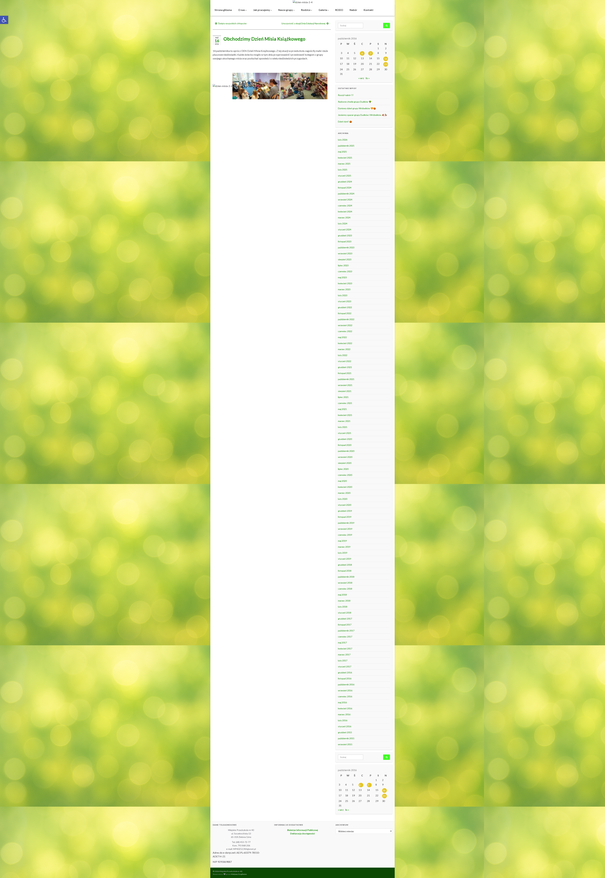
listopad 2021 (344, 373)
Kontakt (368, 9)
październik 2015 (346, 738)
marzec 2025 (344, 163)
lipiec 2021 (343, 397)
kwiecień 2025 (345, 157)
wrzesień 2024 (345, 199)
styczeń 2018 (344, 612)
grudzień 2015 (345, 732)
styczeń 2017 (344, 666)
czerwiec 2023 (345, 271)
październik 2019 (346, 522)
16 (385, 58)
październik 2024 (346, 193)
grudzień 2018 (345, 564)
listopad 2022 (344, 313)
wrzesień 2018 (345, 582)
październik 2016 (346, 684)
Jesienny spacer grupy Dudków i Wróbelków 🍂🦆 (362, 115)
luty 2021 (342, 427)
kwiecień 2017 (345, 648)
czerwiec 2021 (345, 403)
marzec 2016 (344, 714)
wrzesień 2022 (345, 325)
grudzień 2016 (345, 672)
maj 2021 (342, 409)
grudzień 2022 (345, 307)
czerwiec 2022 (345, 331)
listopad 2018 (344, 570)
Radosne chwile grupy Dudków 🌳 (354, 101)
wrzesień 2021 (345, 385)
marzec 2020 (344, 493)
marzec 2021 (344, 421)
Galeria (323, 9)
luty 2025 (342, 169)
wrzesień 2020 (345, 457)
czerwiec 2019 (345, 534)
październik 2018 (346, 576)
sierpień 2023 (344, 259)
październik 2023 (346, 247)
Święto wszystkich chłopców (232, 23)
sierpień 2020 (344, 463)
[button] (4, 20)
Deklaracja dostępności (302, 833)
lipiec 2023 (343, 265)
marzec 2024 (344, 217)
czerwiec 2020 (345, 475)
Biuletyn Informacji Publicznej (302, 830)
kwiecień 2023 (345, 283)
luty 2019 (342, 552)
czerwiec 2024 (345, 205)
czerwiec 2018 (345, 588)
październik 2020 (346, 451)
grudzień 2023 (345, 235)
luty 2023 (342, 295)
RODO (339, 9)
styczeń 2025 (344, 175)
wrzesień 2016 (345, 690)
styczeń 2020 (344, 505)
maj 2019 (342, 540)
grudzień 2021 (345, 367)
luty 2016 (342, 720)
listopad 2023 (344, 241)
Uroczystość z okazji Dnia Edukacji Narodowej (303, 23)
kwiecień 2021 (345, 415)
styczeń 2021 (344, 433)
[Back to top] (598, 871)
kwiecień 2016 (345, 708)
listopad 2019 (344, 516)
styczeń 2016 (344, 726)
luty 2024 (342, 223)
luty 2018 (342, 606)
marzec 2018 (344, 600)
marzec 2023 (344, 289)
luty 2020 (342, 499)
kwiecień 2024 (345, 211)
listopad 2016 (344, 678)
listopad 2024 (344, 187)
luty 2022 (342, 355)
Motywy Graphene (239, 874)
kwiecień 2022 (345, 343)
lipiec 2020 (343, 469)
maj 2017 (342, 642)
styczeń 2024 (344, 229)
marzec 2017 (344, 654)
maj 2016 (342, 702)
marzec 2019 (344, 546)
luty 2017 (342, 660)
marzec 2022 (344, 349)
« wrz (361, 78)
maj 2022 (342, 337)
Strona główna (223, 9)
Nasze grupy (285, 9)
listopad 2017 (344, 624)
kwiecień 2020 (345, 487)
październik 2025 (346, 145)
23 (385, 64)
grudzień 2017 (345, 618)
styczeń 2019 (344, 558)
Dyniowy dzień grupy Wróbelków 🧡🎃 (357, 108)
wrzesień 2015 (345, 744)
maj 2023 (342, 277)
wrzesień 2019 (345, 528)
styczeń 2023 (344, 301)
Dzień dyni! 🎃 (345, 121)
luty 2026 (342, 139)
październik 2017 (346, 630)
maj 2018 (342, 594)
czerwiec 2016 (345, 696)
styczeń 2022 (344, 361)
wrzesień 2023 (345, 253)
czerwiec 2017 (345, 636)
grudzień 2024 (345, 181)
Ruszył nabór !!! (346, 95)
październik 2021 (346, 379)
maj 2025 (342, 151)
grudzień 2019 (345, 511)
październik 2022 (346, 319)
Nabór (353, 9)
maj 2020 (342, 481)
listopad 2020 (344, 445)
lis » (368, 78)
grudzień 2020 (345, 439)
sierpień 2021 (344, 391)
